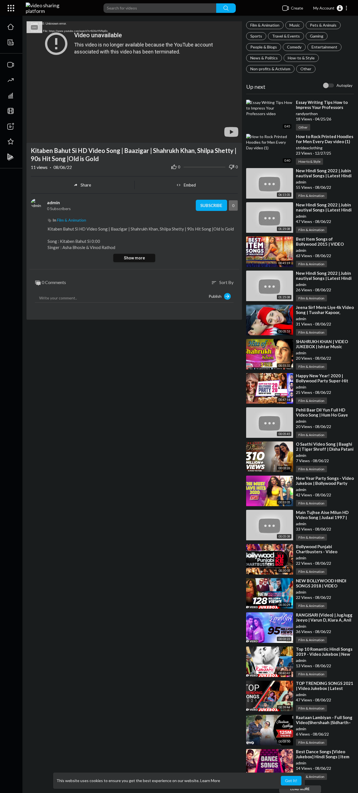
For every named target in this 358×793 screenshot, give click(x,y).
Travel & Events (286, 36)
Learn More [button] (210, 780)
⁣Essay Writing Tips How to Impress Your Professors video (322, 107)
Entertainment (324, 47)
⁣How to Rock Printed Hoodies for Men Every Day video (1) (324, 139)
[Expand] (11, 8)
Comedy (294, 47)
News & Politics (264, 57)
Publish (216, 296)
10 (215, 135)
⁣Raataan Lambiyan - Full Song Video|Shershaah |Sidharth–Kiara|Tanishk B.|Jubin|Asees (324, 722)
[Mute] (224, 135)
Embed (189, 184)
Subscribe (211, 205)
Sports (256, 36)
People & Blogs (263, 47)
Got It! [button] (291, 780)
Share (86, 184)
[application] (134, 82)
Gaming (316, 36)
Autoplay (344, 85)
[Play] (34, 135)
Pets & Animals (323, 25)
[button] (330, 8)
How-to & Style (301, 57)
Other (305, 68)
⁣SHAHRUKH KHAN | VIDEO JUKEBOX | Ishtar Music (322, 344)
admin (53, 202)
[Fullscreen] (234, 135)
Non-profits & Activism (270, 68)
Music (294, 25)
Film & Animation (264, 25)
